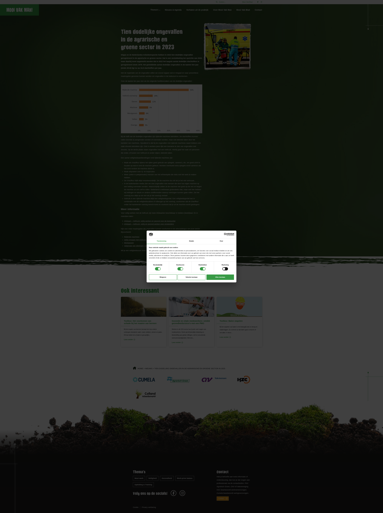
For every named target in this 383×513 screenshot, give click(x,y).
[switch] (180, 268)
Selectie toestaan (191, 277)
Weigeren (163, 277)
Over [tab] (221, 241)
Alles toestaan (220, 277)
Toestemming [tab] (161, 241)
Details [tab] (191, 241)
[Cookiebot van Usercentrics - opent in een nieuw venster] (225, 234)
